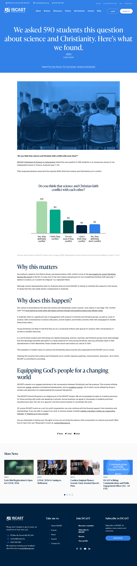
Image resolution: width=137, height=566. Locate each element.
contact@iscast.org (42, 3)
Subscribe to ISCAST (84, 531)
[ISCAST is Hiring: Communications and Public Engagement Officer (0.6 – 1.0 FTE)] (118, 467)
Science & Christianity (86, 67)
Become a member (86, 526)
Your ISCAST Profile (110, 3)
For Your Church (55, 67)
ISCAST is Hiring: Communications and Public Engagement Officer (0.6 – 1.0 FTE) (116, 484)
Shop (99, 11)
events (28, 387)
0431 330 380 (59, 3)
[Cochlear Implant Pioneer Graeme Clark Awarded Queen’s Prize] (85, 467)
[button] (64, 494)
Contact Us (55, 543)
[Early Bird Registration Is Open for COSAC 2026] (19, 467)
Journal (91, 11)
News (68, 54)
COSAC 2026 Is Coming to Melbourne (49, 481)
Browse (47, 11)
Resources (57, 11)
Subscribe (128, 3)
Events (68, 11)
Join (120, 3)
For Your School (69, 67)
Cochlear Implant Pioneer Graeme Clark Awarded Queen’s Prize (84, 483)
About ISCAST (56, 526)
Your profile (83, 541)
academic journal (75, 387)
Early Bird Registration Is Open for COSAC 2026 (18, 481)
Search (98, 3)
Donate (126, 11)
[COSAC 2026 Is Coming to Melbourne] (52, 467)
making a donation (87, 411)
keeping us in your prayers (37, 414)
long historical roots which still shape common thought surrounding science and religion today (64, 311)
